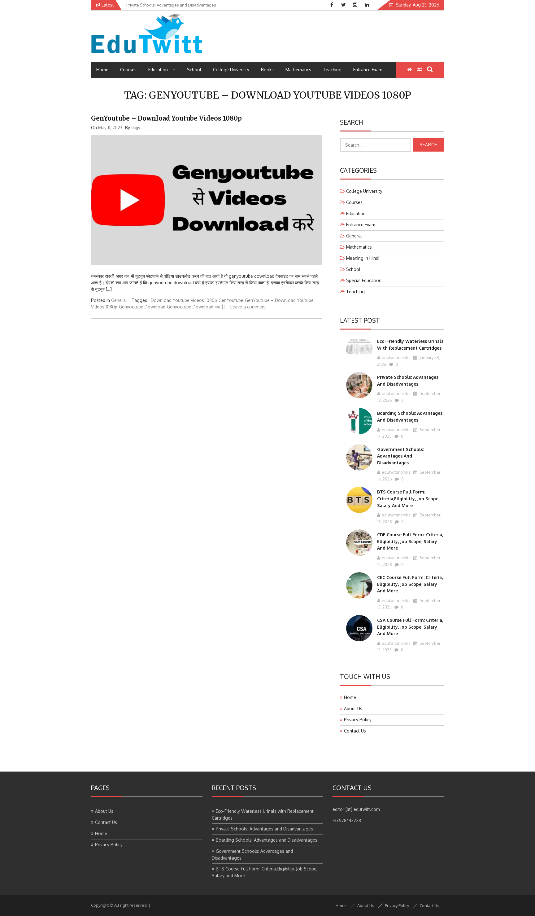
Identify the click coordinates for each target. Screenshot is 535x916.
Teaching (332, 69)
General (119, 300)
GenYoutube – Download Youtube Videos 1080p (166, 118)
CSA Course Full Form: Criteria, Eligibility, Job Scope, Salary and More (410, 626)
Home (102, 69)
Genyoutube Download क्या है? (196, 306)
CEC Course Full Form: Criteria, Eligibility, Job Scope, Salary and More (410, 584)
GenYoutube (231, 300)
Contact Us (355, 730)
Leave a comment (248, 306)
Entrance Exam (367, 69)
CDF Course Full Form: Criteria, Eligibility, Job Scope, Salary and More (410, 541)
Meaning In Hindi (362, 258)
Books (267, 69)
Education (158, 69)
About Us (353, 708)
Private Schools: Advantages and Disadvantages (264, 828)
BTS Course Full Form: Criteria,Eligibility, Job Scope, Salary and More (408, 498)
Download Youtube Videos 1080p (184, 300)
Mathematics (298, 69)
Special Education (363, 280)
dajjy (135, 127)
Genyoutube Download (142, 306)
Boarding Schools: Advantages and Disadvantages (266, 840)
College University (231, 69)
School (194, 69)
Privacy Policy (358, 719)
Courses (128, 69)
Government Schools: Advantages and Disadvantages (400, 456)
